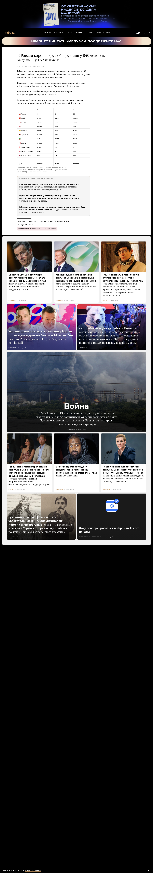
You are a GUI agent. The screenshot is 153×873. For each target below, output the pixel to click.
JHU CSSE (62, 167)
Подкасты (80, 33)
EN (149, 33)
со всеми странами (43, 167)
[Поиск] (143, 32)
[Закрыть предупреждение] (148, 870)
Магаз (90, 33)
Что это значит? (33, 871)
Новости (47, 33)
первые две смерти (62, 91)
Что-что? (31, 225)
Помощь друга (103, 33)
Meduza (41, 66)
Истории (58, 33)
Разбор (69, 33)
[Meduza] (9, 32)
